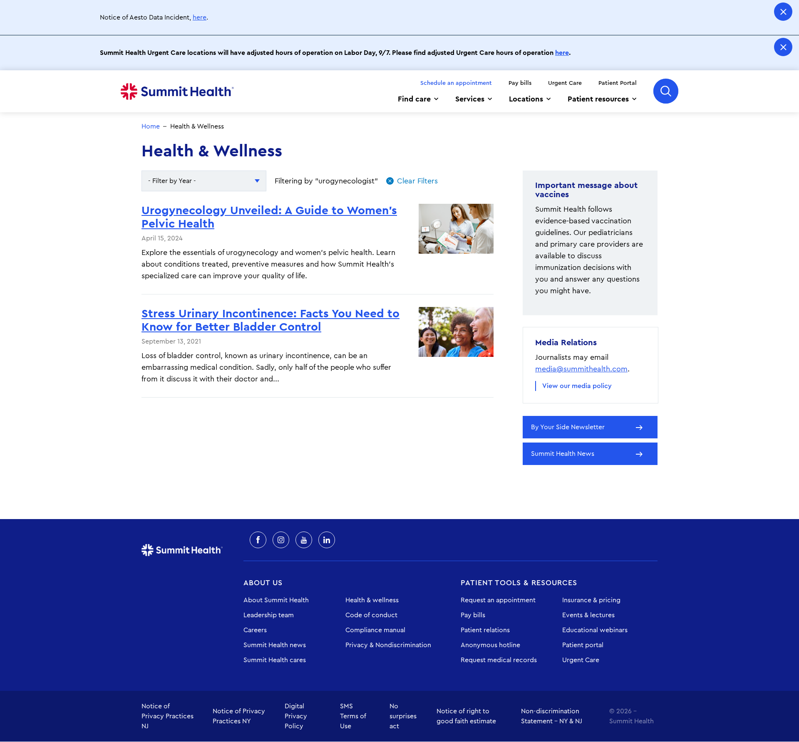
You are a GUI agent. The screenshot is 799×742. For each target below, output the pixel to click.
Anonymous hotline (490, 645)
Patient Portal (617, 83)
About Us (263, 582)
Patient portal (582, 645)
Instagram (281, 540)
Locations (526, 99)
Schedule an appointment (456, 83)
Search (665, 91)
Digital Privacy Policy (296, 716)
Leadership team (268, 615)
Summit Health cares (274, 660)
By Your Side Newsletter (568, 427)
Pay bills (520, 83)
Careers (255, 630)
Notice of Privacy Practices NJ (167, 716)
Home (177, 91)
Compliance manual (375, 630)
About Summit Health (276, 600)
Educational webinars (595, 630)
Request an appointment (498, 600)
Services (469, 99)
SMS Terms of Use (353, 716)
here (199, 17)
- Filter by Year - (172, 181)
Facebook (258, 540)
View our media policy (577, 386)
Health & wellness (372, 600)
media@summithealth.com (581, 369)
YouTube (303, 540)
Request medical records (499, 660)
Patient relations (485, 630)
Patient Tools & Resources (519, 582)
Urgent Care (565, 83)
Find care (414, 99)
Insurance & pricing (591, 600)
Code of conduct (371, 615)
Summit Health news (274, 645)
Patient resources (598, 99)
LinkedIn (326, 540)
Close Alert (783, 11)
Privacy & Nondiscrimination (388, 645)
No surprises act (403, 716)
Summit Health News (562, 453)
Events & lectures (588, 615)
